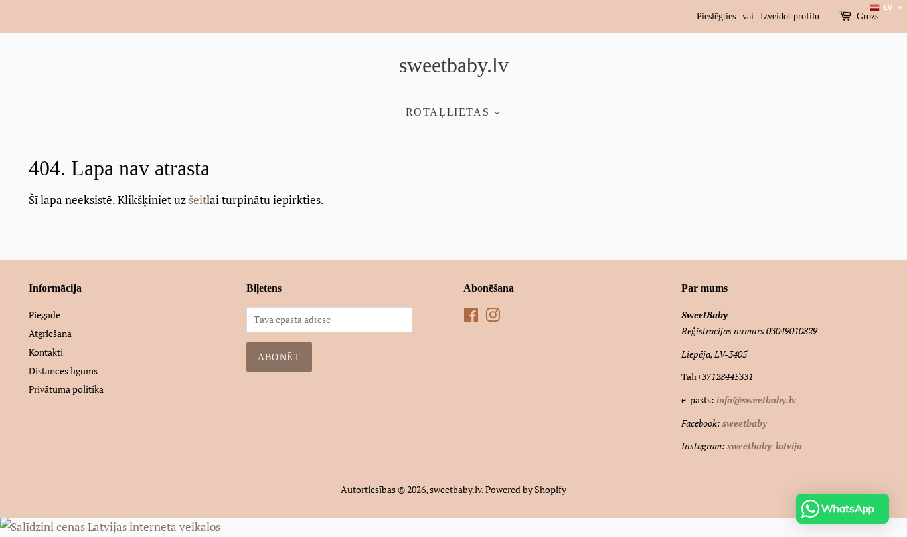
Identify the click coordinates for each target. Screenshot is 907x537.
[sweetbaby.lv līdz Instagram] (492, 317)
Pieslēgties (716, 16)
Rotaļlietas (449, 112)
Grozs (867, 16)
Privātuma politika (66, 389)
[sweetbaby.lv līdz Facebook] (471, 317)
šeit (197, 199)
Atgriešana (50, 333)
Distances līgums (63, 370)
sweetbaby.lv (454, 65)
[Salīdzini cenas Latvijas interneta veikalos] (110, 526)
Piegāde (44, 314)
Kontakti (46, 352)
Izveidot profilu (789, 16)
